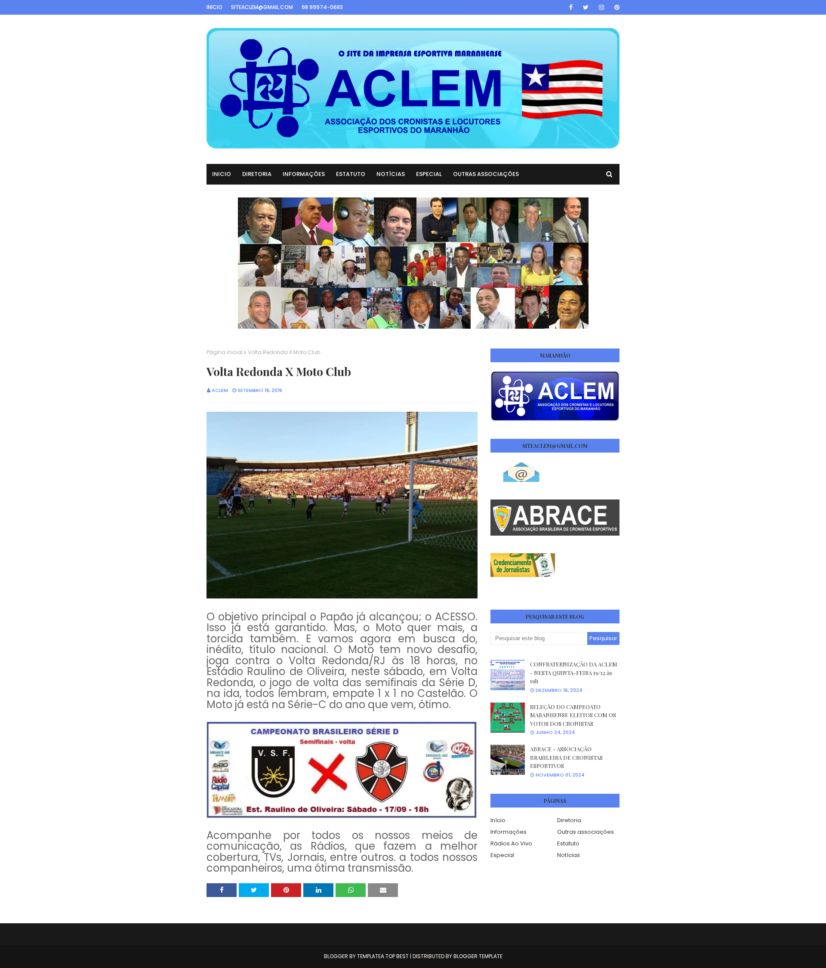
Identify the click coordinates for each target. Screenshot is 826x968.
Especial (502, 855)
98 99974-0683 (322, 7)
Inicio (214, 7)
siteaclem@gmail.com (262, 7)
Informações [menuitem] (304, 174)
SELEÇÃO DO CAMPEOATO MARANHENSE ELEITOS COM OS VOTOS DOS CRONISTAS (573, 715)
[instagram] (601, 7)
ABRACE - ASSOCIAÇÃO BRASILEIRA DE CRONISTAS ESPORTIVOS (566, 757)
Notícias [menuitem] (390, 174)
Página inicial (224, 352)
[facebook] (571, 7)
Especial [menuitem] (429, 174)
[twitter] (586, 7)
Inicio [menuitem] (221, 174)
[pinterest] (615, 7)
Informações (508, 832)
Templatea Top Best (383, 956)
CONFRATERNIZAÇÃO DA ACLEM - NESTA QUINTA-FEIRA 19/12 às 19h (573, 672)
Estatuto (568, 843)
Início (497, 820)
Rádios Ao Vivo (511, 843)
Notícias (568, 855)
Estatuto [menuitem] (350, 174)
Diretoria (569, 820)
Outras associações (585, 832)
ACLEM (220, 390)
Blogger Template (477, 956)
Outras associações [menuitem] (486, 174)
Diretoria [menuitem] (256, 174)
